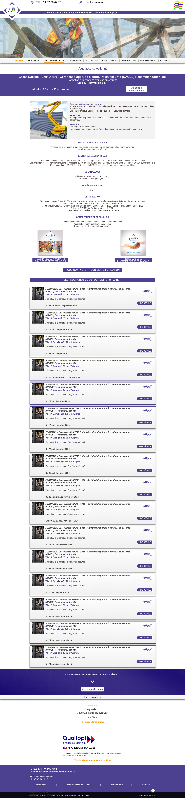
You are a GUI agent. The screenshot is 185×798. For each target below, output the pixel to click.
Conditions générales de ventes (78, 785)
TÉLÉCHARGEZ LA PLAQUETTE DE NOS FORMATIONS (133, 260)
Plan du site (145, 785)
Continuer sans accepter (110, 795)
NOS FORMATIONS (54, 60)
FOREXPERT (34, 60)
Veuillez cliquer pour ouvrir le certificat (92, 760)
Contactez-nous (116, 785)
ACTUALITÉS (91, 60)
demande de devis (92, 689)
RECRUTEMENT (148, 60)
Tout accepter (95, 795)
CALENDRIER (74, 60)
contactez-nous (94, 2)
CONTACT (165, 60)
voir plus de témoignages (92, 722)
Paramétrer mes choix (129, 795)
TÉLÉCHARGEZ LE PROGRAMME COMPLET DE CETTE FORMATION (50, 260)
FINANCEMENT (109, 60)
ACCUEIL (19, 60)
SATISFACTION (128, 60)
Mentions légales (40, 785)
